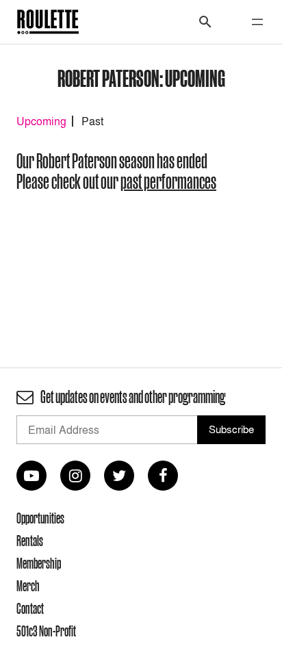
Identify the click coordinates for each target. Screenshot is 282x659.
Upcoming (41, 121)
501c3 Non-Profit (46, 631)
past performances (168, 181)
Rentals (29, 541)
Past (92, 121)
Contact (30, 608)
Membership (38, 563)
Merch (28, 586)
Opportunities (40, 518)
